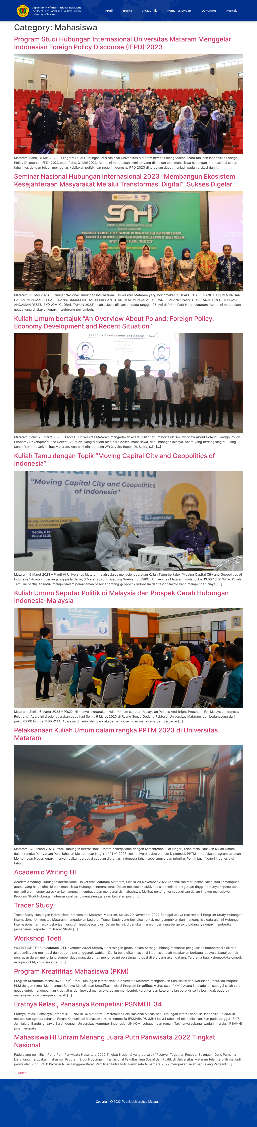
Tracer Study (33, 905)
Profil (109, 10)
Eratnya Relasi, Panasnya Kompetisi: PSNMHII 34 (88, 1004)
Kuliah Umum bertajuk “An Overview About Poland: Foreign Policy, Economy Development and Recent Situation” (114, 322)
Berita (127, 10)
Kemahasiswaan (179, 10)
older (20, 1073)
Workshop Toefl (38, 938)
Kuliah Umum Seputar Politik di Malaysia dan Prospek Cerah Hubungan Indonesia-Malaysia (121, 596)
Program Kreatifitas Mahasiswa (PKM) (71, 971)
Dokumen (208, 10)
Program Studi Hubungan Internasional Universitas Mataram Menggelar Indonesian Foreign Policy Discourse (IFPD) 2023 (122, 43)
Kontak (231, 10)
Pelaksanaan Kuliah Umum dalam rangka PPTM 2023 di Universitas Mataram (116, 734)
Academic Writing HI (45, 872)
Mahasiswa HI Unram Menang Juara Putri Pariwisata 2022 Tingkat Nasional (114, 1041)
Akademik (149, 10)
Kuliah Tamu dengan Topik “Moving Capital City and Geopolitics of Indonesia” (114, 459)
